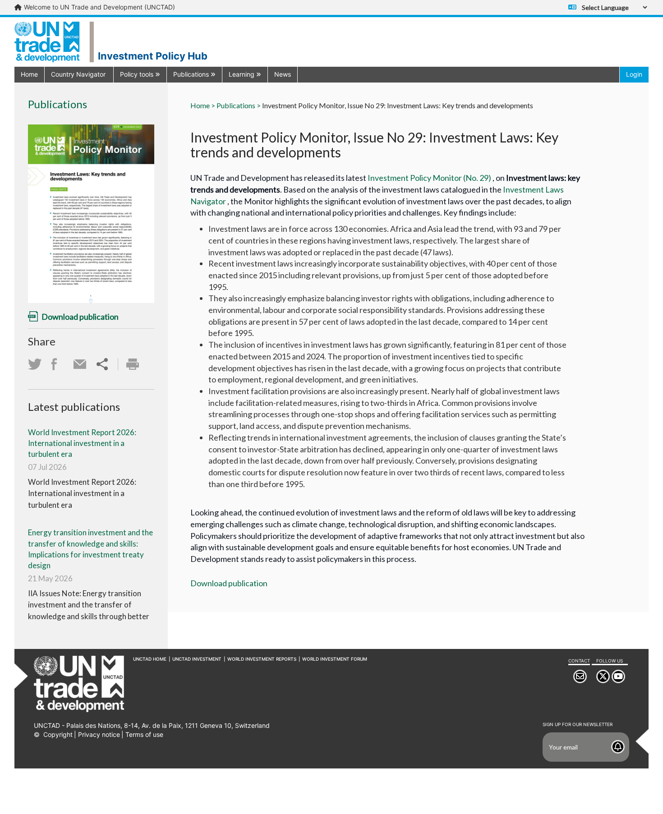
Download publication (228, 583)
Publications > (238, 105)
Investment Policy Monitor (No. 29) (430, 178)
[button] (79, 74)
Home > (202, 105)
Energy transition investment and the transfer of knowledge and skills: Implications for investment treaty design (90, 549)
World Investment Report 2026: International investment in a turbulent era (82, 443)
